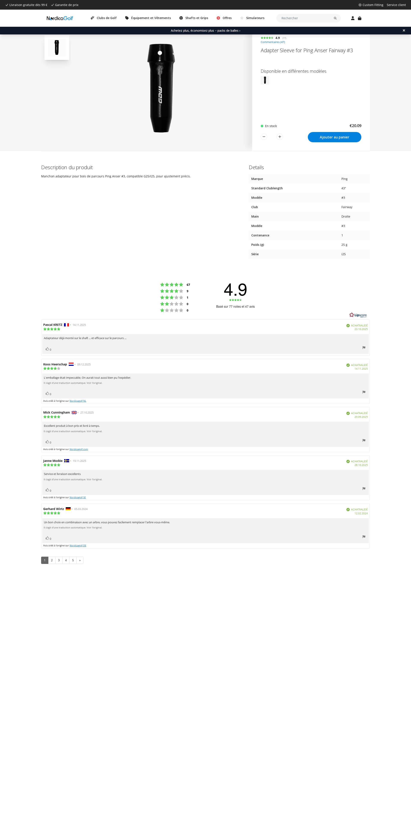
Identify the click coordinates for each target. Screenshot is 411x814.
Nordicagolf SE (78, 497)
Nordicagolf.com (79, 449)
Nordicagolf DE (78, 545)
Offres (227, 18)
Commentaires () (273, 42)
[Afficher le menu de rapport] (364, 348)
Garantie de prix (66, 5)
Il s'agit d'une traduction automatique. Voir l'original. (73, 382)
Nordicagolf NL (78, 400)
